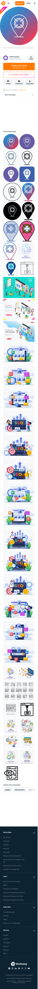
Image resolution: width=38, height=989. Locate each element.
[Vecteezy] (3, 3)
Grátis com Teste (19, 66)
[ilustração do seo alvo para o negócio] (10, 877)
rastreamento (20, 957)
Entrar (28, 3)
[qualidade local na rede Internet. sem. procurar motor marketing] (10, 908)
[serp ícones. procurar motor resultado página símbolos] (18, 810)
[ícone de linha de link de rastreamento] (10, 189)
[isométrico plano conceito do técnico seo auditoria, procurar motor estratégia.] (18, 391)
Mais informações (10, 93)
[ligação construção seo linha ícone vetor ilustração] (10, 844)
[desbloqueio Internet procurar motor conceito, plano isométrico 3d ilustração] (11, 893)
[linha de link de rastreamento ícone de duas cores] (11, 172)
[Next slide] (30, 957)
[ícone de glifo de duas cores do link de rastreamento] (11, 356)
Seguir (31, 59)
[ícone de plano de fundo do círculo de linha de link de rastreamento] (10, 156)
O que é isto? (22, 90)
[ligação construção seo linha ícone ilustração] (10, 372)
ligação (7, 957)
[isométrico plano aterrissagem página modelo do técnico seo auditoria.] (18, 413)
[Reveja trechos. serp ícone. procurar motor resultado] (11, 828)
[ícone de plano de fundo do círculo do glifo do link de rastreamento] (11, 205)
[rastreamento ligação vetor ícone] (10, 221)
